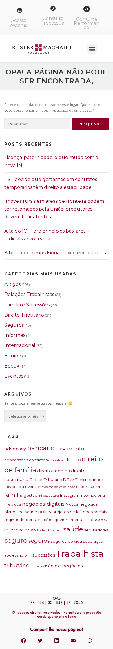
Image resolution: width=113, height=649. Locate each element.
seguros (39, 541)
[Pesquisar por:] (37, 124)
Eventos (13, 376)
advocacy (15, 448)
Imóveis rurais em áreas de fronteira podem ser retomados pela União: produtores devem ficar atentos (54, 209)
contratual (56, 460)
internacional (93, 495)
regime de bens (20, 519)
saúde (73, 529)
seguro (16, 540)
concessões (16, 460)
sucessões (43, 555)
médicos (12, 504)
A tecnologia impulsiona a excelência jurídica (56, 252)
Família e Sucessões (27, 305)
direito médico (53, 471)
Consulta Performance (86, 23)
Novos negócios (81, 504)
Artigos (12, 284)
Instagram (69, 495)
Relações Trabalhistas (29, 294)
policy (45, 511)
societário (13, 555)
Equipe (12, 356)
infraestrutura (48, 496)
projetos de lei (66, 511)
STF (28, 555)
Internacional (19, 345)
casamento (70, 448)
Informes (14, 335)
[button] (92, 49)
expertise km (88, 486)
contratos (38, 460)
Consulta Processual (53, 21)
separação (93, 541)
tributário (17, 565)
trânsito (36, 566)
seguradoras (96, 530)
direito (73, 459)
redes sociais (94, 511)
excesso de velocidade (58, 487)
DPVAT (70, 479)
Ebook (11, 366)
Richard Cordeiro (49, 530)
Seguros (14, 325)
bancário (41, 448)
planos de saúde (20, 511)
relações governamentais (61, 519)
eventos (33, 486)
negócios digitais (43, 504)
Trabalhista (79, 554)
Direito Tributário (24, 315)
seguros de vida (66, 541)
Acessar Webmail (19, 23)
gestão (30, 495)
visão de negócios (63, 565)
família (13, 494)
